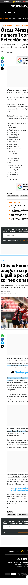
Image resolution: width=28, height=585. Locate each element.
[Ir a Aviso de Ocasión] (14, 549)
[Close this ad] (27, 576)
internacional (24, 562)
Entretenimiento (18, 564)
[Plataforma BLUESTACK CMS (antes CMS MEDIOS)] (13, 573)
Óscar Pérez (23, 196)
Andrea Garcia (6, 291)
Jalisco (10, 562)
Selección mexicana (13, 196)
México (16, 562)
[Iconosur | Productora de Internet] (7, 573)
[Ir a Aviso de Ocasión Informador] (7, 0)
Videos (9, 12)
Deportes (4, 25)
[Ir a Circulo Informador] (16, 0)
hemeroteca (20, 566)
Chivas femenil (11, 514)
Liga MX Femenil (22, 514)
